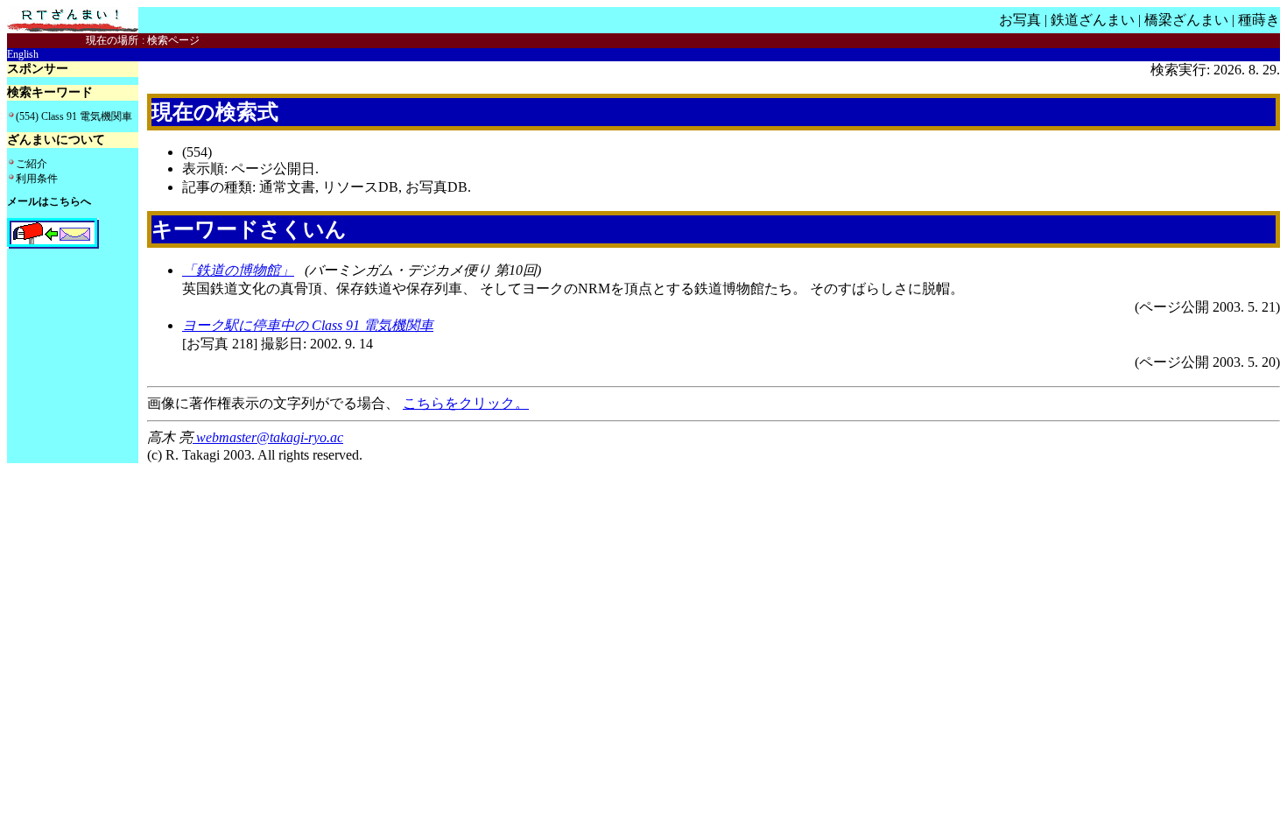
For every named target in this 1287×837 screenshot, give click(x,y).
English (23, 54)
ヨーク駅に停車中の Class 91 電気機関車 (307, 325)
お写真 (1020, 19)
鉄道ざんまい (1093, 19)
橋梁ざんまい (1186, 19)
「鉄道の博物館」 (238, 270)
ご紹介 (31, 164)
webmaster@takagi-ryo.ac (268, 437)
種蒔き (1259, 19)
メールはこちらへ (49, 201)
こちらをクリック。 (466, 403)
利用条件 (37, 178)
